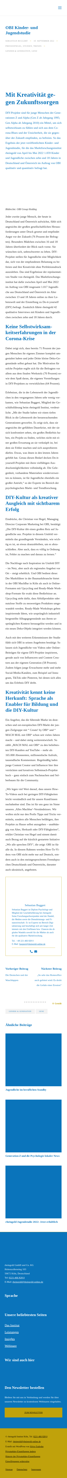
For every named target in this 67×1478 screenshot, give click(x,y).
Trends (37, 46)
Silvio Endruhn (36, 1446)
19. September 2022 (44, 41)
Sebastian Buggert (16, 41)
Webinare (11, 1345)
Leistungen (12, 1332)
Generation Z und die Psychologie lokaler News (32, 1155)
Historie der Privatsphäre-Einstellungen (22, 1456)
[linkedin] (6, 1372)
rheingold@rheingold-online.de (27, 1282)
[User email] (35, 951)
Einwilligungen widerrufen (17, 1461)
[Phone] (31, 951)
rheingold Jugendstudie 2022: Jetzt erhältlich (31, 1221)
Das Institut (12, 1325)
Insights (10, 1339)
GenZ (34, 51)
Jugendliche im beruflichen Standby (25, 1089)
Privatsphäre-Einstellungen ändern (20, 1451)
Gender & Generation (17, 51)
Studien (27, 46)
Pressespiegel (13, 46)
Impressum (36, 1469)
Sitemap (9, 1469)
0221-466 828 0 (17, 1277)
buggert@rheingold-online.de (32, 944)
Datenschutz (22, 1469)
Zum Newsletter (33, 1412)
